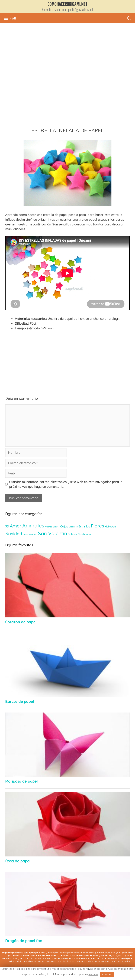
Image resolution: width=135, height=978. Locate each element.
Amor (15, 526)
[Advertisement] (67, 53)
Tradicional (84, 534)
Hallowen (110, 526)
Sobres (72, 534)
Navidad (13, 533)
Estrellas (84, 526)
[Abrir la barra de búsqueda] (129, 18)
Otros (25, 534)
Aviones (48, 527)
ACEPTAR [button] (107, 974)
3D (7, 526)
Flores (97, 526)
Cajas (64, 526)
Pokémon (33, 534)
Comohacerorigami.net (67, 4)
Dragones (73, 527)
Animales (33, 525)
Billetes (56, 527)
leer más (93, 974)
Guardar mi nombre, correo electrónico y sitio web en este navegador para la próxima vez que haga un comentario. (65, 484)
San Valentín (52, 533)
